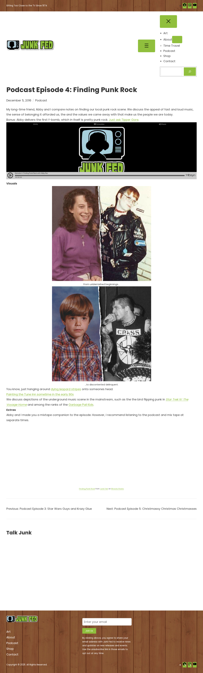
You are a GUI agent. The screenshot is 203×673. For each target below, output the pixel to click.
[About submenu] (177, 39)
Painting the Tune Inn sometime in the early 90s (40, 394)
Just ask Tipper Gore (123, 120)
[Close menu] (168, 21)
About (10, 637)
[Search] (190, 71)
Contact (12, 654)
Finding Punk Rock (87, 488)
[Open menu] (146, 46)
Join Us (89, 630)
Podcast (41, 100)
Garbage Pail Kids (81, 405)
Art (8, 632)
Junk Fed (104, 488)
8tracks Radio (117, 488)
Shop (10, 649)
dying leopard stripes (66, 389)
